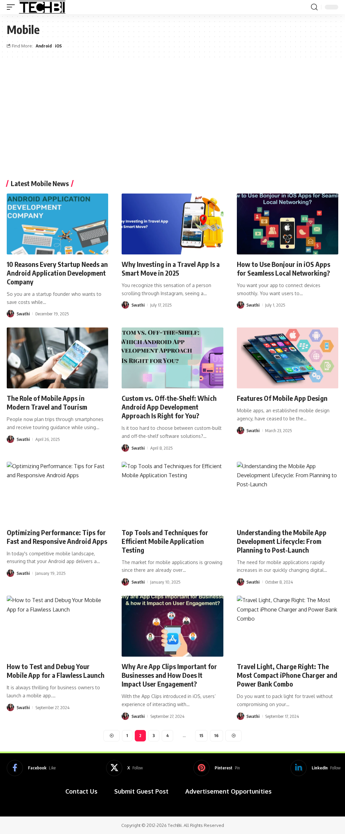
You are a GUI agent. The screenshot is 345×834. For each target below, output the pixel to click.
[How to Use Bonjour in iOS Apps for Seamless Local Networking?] (287, 224)
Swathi (23, 313)
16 (216, 735)
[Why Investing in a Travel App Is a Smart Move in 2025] (172, 224)
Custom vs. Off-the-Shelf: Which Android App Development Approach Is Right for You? (169, 407)
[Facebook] (31, 768)
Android (44, 45)
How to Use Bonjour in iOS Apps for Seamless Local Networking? (283, 268)
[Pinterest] (216, 768)
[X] (124, 768)
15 (201, 735)
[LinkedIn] (315, 768)
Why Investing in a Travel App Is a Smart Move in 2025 (171, 268)
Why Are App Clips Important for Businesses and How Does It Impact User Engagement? (169, 675)
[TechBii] (42, 7)
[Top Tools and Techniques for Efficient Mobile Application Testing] (172, 492)
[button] (12, 7)
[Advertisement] (172, 123)
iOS (58, 45)
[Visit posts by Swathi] (10, 313)
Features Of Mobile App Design (282, 398)
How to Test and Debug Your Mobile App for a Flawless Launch (55, 670)
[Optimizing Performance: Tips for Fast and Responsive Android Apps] (57, 492)
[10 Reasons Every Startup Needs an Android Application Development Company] (57, 224)
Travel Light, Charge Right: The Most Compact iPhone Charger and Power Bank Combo (287, 675)
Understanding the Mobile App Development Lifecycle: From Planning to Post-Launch (281, 541)
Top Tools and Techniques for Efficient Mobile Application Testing (165, 541)
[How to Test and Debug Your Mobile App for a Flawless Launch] (57, 626)
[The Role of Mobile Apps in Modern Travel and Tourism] (57, 357)
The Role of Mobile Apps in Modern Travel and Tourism (47, 402)
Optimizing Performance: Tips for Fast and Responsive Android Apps (57, 536)
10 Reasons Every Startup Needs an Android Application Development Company (57, 273)
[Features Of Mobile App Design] (287, 357)
